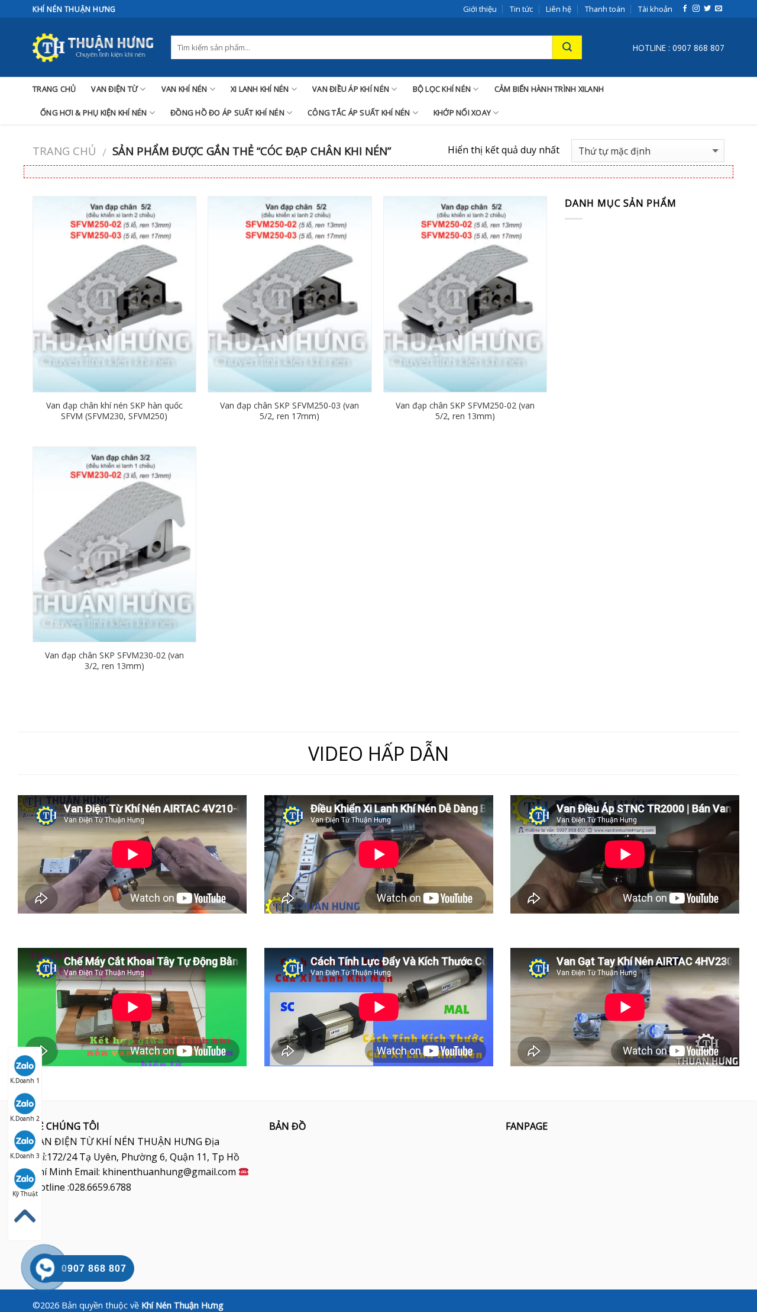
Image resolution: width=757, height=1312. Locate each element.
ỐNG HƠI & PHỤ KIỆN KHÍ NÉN (93, 112)
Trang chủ (64, 150)
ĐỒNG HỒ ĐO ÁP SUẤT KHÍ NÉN (227, 112)
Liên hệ (558, 9)
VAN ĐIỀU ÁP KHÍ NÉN (350, 88)
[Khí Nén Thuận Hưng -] (93, 47)
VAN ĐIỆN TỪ (114, 88)
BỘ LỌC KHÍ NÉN (442, 88)
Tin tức (521, 9)
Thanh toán (605, 9)
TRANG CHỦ (54, 88)
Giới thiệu (480, 9)
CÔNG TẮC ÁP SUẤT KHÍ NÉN (359, 112)
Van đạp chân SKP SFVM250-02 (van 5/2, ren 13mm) (465, 411)
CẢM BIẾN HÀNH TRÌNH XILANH (549, 88)
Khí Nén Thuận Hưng (182, 1305)
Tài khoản (655, 9)
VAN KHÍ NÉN (184, 88)
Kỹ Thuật (25, 1193)
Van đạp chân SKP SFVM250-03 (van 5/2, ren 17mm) (289, 411)
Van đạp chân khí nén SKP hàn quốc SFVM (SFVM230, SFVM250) (114, 411)
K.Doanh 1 (25, 1080)
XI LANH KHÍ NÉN (260, 88)
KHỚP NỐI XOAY (462, 112)
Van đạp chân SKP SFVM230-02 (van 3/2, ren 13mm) (114, 660)
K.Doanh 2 (25, 1118)
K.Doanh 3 (25, 1156)
